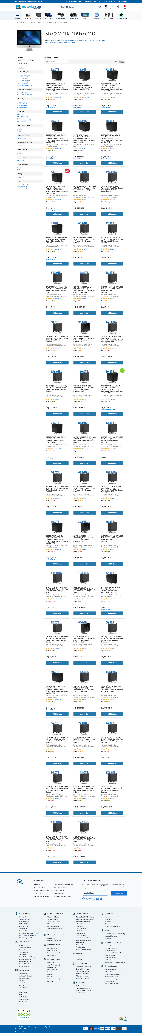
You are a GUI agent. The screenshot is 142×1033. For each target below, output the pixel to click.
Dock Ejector (51, 969)
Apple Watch (23, 992)
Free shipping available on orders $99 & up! (29, 1)
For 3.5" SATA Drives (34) (23, 75)
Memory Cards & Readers (56, 935)
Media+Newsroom (59, 890)
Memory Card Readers (54, 940)
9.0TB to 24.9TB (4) (22, 104)
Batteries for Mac (52, 948)
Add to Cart (57, 112)
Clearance (108, 938)
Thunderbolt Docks (53, 917)
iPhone (21, 990)
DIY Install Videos (39, 887)
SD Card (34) (20, 118)
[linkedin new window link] (97, 899)
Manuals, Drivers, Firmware (113, 974)
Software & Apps (53, 959)
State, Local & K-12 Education (114, 953)
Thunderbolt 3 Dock (63, 40)
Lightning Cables (81, 935)
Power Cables (51, 955)
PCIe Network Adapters (83, 976)
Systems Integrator (111, 957)
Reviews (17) (85, 199)
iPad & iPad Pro (23, 987)
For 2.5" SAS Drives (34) (23, 82)
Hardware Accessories (83, 988)
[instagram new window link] (87, 899)
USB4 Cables (80, 924)
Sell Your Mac (23, 1001)
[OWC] (28, 7)
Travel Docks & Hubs (53, 921)
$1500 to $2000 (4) (22, 186)
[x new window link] (94, 899)
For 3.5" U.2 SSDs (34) (22, 78)
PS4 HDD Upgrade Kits (25, 938)
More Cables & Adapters (83, 949)
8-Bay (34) (19, 131)
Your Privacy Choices (21, 1032)
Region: (91, 1)
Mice (106, 924)
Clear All (20, 67)
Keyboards (108, 921)
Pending (52, 99)
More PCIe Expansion (82, 978)
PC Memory (79, 959)
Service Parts (80, 993)
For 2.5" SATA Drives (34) (23, 80)
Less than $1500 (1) (22, 184)
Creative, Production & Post (113, 946)
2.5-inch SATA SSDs (25, 919)
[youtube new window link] (90, 898)
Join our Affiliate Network (42, 890)
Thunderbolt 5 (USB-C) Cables (85, 917)
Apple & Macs (24, 970)
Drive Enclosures (24, 966)
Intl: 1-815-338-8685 (120, 1)
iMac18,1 (33, 22)
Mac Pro (21, 980)
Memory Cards (52, 938)
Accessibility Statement (41, 896)
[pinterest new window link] (101, 899)
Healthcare (108, 960)
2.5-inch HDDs (23, 931)
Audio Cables (80, 945)
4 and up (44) (20, 177)
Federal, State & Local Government (115, 962)
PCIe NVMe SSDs (24, 921)
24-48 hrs (80, 99)
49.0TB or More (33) (22, 107)
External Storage (100, 40)
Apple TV (22, 994)
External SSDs (23, 954)
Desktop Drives (23, 945)
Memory (79, 953)
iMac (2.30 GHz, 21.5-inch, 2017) (47, 22)
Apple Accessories (24, 999)
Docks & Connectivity (55, 913)
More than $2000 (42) (22, 188)
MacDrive (50, 974)
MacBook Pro (23, 973)
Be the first (112, 97)
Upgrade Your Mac (110, 969)
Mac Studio (22, 983)
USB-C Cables (80, 926)
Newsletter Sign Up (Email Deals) (115, 934)
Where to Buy (38, 893)
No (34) (19, 153)
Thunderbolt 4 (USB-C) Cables (85, 919)
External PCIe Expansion (83, 967)
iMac (27, 22)
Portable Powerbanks (54, 953)
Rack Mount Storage (25, 959)
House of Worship (110, 955)
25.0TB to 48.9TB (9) (22, 105)
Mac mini (21, 985)
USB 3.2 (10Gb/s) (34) (22, 116)
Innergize (50, 972)
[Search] (100, 7)
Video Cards (108, 919)
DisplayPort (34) (21, 121)
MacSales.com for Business (62, 896)
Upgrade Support (111, 966)
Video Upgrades (58, 42)
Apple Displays (23, 997)
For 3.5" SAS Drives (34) (23, 77)
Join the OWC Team (60, 887)
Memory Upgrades (75, 40)
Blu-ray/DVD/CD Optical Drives (28, 964)
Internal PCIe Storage (82, 973)
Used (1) (19, 169)
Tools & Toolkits (81, 986)
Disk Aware (50, 967)
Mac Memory (80, 957)
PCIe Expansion (81, 963)
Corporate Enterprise (111, 948)
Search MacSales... (67, 7)
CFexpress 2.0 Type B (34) (24, 120)
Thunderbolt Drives (25, 947)
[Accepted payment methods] (104, 1029)
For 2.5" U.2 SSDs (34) (22, 83)
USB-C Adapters (81, 928)
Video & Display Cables (83, 938)
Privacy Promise (59, 893)
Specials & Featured (111, 936)
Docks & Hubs (49, 42)
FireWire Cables (80, 947)
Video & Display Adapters (55, 928)
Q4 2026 (107, 251)
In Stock (107, 99)
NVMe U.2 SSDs (23, 926)
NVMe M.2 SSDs (24, 924)
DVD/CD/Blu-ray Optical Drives (28, 933)
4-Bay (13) (19, 129)
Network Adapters (53, 926)
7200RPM (30, 60)
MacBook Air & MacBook (26, 976)
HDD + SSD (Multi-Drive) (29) (24, 94)
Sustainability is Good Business (63, 884)
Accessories (67, 42)
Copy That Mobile (52, 965)
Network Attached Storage (27, 957)
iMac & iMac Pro (24, 978)
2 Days (107, 301)
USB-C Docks (51, 924)
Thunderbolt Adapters (83, 921)
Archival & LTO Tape (25, 961)
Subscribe (119, 893)
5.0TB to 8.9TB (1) (21, 102)
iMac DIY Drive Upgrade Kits (27, 935)
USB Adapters (80, 933)
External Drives (24, 942)
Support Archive (110, 981)
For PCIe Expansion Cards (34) (25, 85)
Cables (49, 931)
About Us (37, 884)
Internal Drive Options (87, 40)
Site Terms (59, 1027)
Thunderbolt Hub (52, 919)
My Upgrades (20, 22)
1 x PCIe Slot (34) (21, 145)
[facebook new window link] (83, 898)
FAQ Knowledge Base (111, 976)
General (74, 42)
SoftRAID (50, 981)
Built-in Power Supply (22, 63)
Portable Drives (23, 950)
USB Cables (79, 931)
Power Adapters (52, 950)
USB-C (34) (20, 114)
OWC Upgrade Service (111, 983)
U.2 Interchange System (83, 971)
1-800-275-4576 (107, 1)
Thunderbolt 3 (21, 60)
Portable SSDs (23, 952)
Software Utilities (52, 979)
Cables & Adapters (82, 913)
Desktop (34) (20, 160)
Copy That (50, 962)
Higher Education (110, 950)
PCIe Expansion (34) (22, 138)
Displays (107, 917)
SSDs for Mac (23, 917)
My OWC (50, 976)
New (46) (19, 168)
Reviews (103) (58, 97)
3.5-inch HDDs (23, 928)
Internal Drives (24, 913)
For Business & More (74, 1)
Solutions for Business (113, 942)
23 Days (79, 301)
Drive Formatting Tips (111, 979)
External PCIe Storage (83, 969)
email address (89, 893)
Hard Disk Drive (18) (22, 93)
